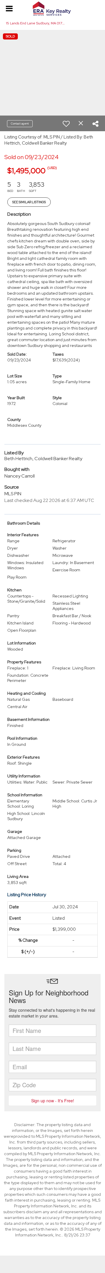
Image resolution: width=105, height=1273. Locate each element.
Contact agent (20, 123)
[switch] (66, 123)
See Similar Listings (29, 202)
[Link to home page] (52, 8)
